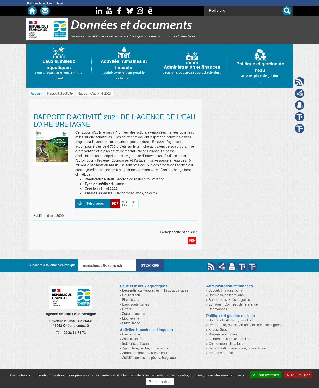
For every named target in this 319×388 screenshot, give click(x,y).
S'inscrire (150, 265)
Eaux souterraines (135, 304)
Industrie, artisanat (136, 343)
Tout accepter (267, 374)
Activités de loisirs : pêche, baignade (149, 357)
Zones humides (133, 313)
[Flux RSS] (211, 266)
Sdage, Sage (218, 329)
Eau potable (131, 334)
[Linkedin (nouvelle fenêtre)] (98, 10)
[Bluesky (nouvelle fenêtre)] (129, 10)
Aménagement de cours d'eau (144, 352)
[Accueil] (32, 10)
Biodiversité (130, 318)
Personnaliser (160, 381)
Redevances (218, 308)
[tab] (58, 66)
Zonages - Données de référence (233, 304)
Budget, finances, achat (226, 290)
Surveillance (131, 322)
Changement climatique (226, 343)
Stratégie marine (221, 352)
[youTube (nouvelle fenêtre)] (109, 10)
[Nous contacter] (45, 10)
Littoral (127, 308)
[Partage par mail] (221, 266)
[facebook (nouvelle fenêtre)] (119, 10)
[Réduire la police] (252, 266)
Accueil (37, 93)
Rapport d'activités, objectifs (229, 299)
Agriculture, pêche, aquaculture (145, 348)
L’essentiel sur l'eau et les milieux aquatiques (155, 290)
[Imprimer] (232, 266)
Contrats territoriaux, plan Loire (232, 320)
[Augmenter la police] (242, 266)
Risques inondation (223, 334)
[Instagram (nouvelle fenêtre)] (140, 10)
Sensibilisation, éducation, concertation (237, 348)
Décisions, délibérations (226, 294)
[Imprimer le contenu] (299, 105)
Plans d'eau (130, 299)
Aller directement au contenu (44, 3)
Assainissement (133, 338)
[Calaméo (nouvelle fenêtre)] (150, 10)
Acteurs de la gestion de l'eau (230, 338)
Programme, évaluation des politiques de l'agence (245, 324)
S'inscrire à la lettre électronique (52, 265)
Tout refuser (299, 374)
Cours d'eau (131, 294)
